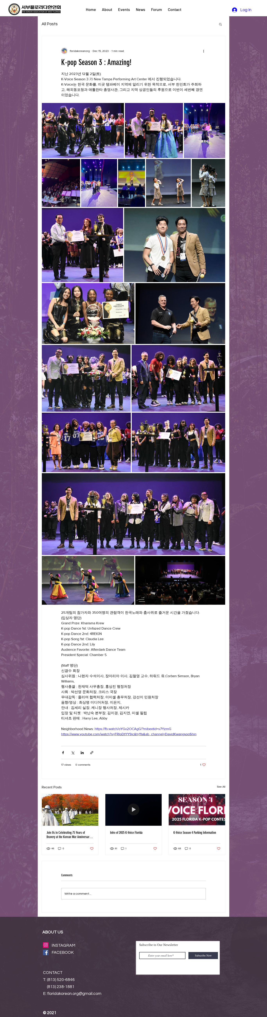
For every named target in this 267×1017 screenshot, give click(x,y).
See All (221, 786)
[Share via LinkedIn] (82, 752)
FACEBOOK (63, 952)
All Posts (50, 24)
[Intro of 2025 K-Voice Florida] (133, 810)
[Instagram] (45, 945)
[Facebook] (45, 952)
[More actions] (203, 51)
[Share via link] (92, 752)
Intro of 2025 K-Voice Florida (126, 832)
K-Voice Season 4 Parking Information (194, 832)
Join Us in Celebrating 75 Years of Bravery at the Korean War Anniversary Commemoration (68, 834)
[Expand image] (83, 130)
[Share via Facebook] (63, 752)
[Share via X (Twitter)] (72, 752)
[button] (220, 24)
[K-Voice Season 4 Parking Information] (197, 810)
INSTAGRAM (63, 945)
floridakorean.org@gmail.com (74, 994)
